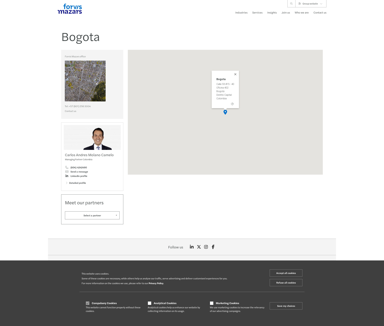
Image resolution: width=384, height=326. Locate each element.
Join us (286, 12)
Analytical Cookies (165, 303)
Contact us (320, 12)
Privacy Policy (156, 283)
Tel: (78, 106)
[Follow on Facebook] (213, 247)
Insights (272, 12)
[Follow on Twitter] (199, 247)
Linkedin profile (78, 176)
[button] (225, 112)
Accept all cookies (286, 273)
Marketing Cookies (227, 303)
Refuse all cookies (286, 282)
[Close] (235, 74)
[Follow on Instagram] (206, 247)
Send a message (79, 171)
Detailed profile (77, 183)
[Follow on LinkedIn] (191, 247)
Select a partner (92, 215)
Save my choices (286, 306)
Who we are (302, 12)
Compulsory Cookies (104, 303)
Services (257, 12)
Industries (241, 12)
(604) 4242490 (78, 167)
